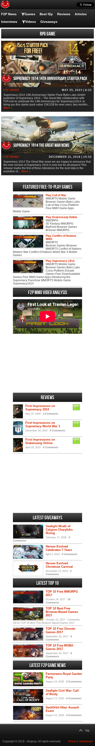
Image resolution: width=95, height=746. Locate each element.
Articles (81, 14)
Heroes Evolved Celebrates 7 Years (59, 548)
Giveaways (48, 21)
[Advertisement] (47, 363)
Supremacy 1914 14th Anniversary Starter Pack (50, 78)
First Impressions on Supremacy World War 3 (42, 424)
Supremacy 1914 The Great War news (41, 145)
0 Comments (57, 430)
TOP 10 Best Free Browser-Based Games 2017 (62, 612)
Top (87, 730)
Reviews (63, 14)
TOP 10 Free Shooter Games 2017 (60, 630)
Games (29, 14)
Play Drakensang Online (61, 217)
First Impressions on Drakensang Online (40, 441)
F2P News (9, 14)
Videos (30, 21)
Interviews (9, 21)
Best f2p (46, 14)
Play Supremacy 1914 (60, 261)
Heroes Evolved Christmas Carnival (59, 565)
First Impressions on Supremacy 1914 (40, 407)
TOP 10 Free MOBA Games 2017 (59, 647)
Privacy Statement (80, 741)
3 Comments (50, 413)
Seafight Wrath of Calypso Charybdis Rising (59, 529)
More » (7, 107)
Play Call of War (56, 195)
